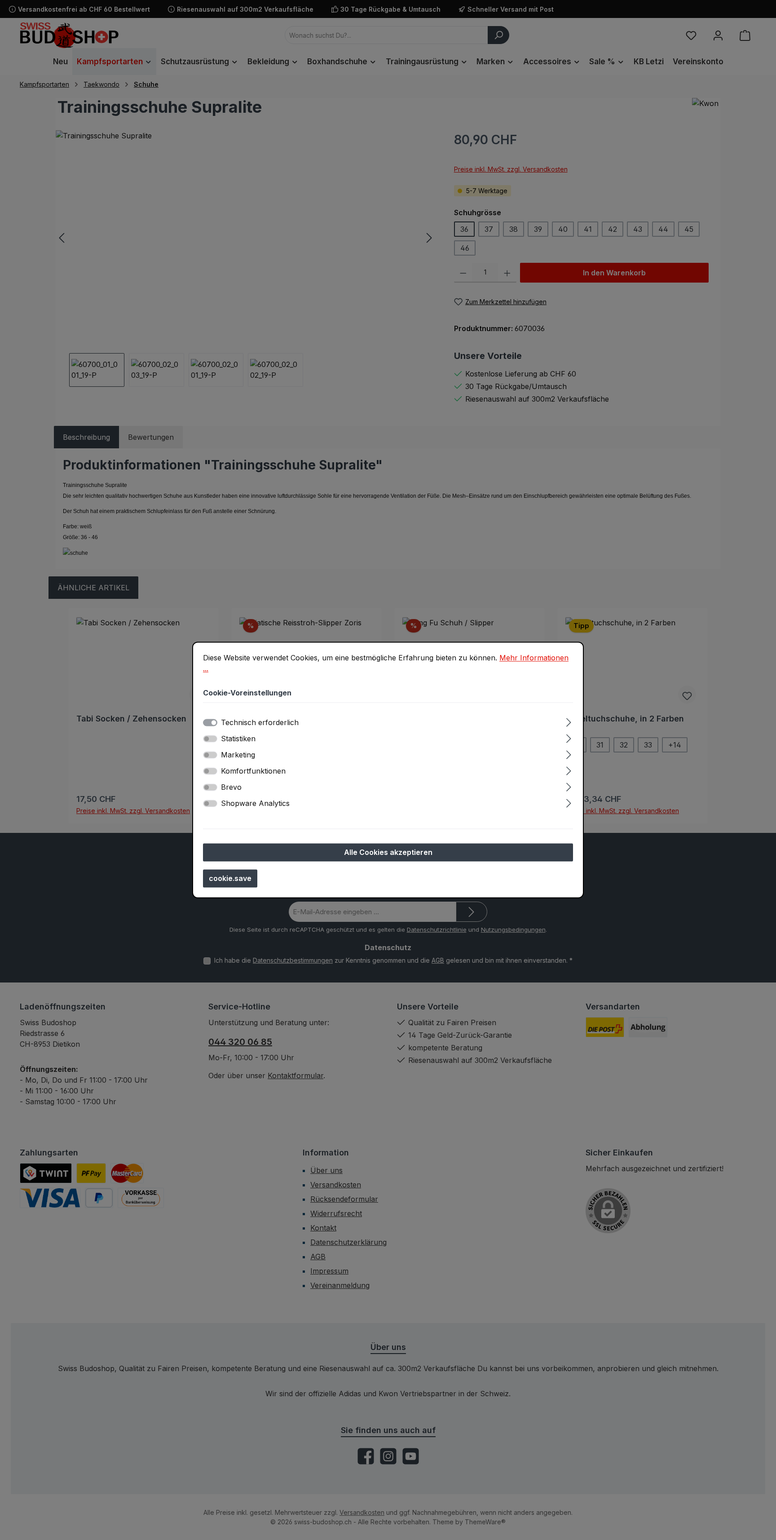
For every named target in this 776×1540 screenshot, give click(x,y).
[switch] (210, 739)
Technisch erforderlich (260, 722)
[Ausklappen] (568, 721)
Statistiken (238, 739)
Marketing (238, 755)
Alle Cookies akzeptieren (388, 852)
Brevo (231, 787)
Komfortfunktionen (253, 771)
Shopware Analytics (255, 803)
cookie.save (230, 878)
